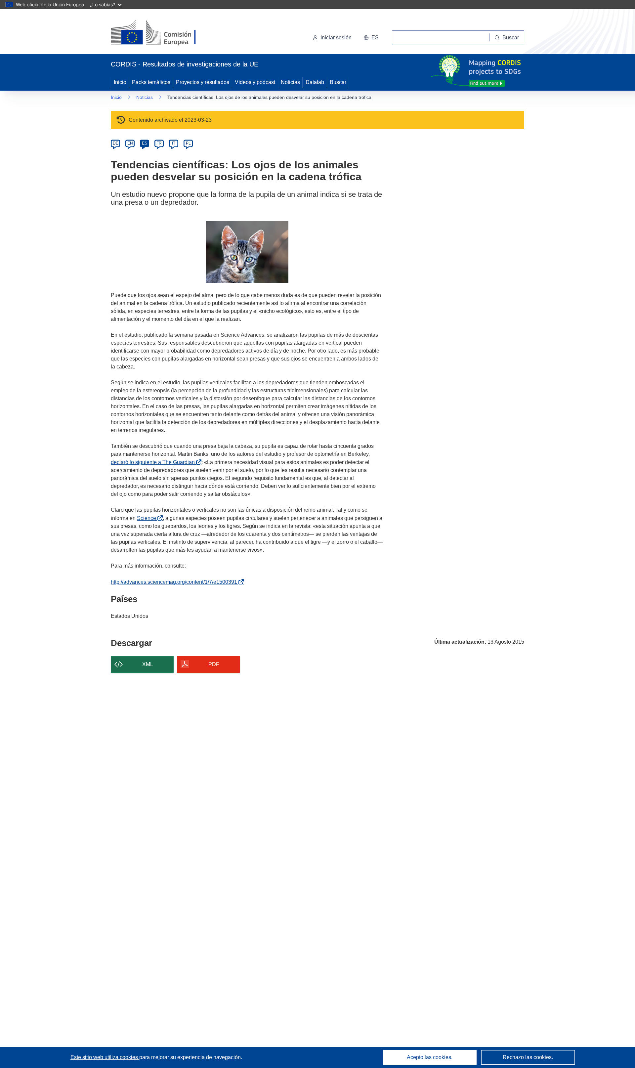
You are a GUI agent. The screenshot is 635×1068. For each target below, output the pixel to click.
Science (148, 518)
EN (130, 143)
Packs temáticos (151, 82)
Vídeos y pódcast (255, 82)
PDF (213, 664)
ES (144, 143)
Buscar (338, 82)
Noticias (290, 82)
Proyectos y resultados (202, 82)
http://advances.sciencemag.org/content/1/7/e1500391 (175, 582)
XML (147, 664)
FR (159, 143)
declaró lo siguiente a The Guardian (154, 462)
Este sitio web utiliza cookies (104, 1057)
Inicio (120, 82)
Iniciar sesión (336, 37)
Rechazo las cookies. (528, 1057)
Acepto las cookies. (429, 1057)
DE (115, 143)
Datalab (315, 82)
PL (188, 143)
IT (173, 143)
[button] (371, 37)
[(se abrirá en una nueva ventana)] (164, 33)
